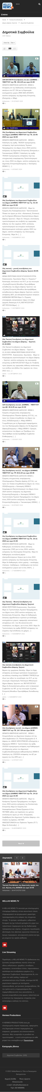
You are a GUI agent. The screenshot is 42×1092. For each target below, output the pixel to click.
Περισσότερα (28, 1040)
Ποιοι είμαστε (24, 1079)
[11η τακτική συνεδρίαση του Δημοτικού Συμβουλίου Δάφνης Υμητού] (21, 652)
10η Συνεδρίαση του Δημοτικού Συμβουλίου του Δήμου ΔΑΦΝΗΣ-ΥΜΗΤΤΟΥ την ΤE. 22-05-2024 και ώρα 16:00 (20, 134)
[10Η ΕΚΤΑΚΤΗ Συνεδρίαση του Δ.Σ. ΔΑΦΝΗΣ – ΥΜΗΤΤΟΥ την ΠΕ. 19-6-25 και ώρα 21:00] (21, 66)
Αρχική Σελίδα (10, 1079)
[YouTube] (4, 944)
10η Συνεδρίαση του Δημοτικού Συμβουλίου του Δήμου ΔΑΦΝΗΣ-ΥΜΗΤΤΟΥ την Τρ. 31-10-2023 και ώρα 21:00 (20, 202)
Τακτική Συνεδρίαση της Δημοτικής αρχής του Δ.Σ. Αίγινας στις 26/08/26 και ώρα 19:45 (20, 886)
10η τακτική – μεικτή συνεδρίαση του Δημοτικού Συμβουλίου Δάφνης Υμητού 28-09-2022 (20, 271)
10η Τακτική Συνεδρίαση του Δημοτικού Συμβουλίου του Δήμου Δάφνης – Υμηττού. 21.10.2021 (19, 341)
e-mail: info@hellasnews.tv (17, 1085)
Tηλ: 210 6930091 (17, 1088)
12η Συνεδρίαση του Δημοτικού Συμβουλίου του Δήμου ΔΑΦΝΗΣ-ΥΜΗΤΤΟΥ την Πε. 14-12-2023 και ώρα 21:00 (20, 793)
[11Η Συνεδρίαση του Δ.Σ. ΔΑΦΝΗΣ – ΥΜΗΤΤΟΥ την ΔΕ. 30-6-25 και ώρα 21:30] (21, 391)
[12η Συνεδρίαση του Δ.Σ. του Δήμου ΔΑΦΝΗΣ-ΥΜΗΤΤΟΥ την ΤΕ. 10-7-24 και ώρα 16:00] (21, 715)
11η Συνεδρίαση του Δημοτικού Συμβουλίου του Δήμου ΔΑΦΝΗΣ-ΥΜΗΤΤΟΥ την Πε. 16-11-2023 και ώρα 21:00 (20, 538)
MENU (5, 15)
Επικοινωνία (17, 1082)
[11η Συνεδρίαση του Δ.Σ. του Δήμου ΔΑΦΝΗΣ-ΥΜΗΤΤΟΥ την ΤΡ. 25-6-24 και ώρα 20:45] (21, 457)
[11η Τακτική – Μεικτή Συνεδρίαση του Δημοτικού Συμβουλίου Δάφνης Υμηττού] (21, 588)
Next (20, 843)
